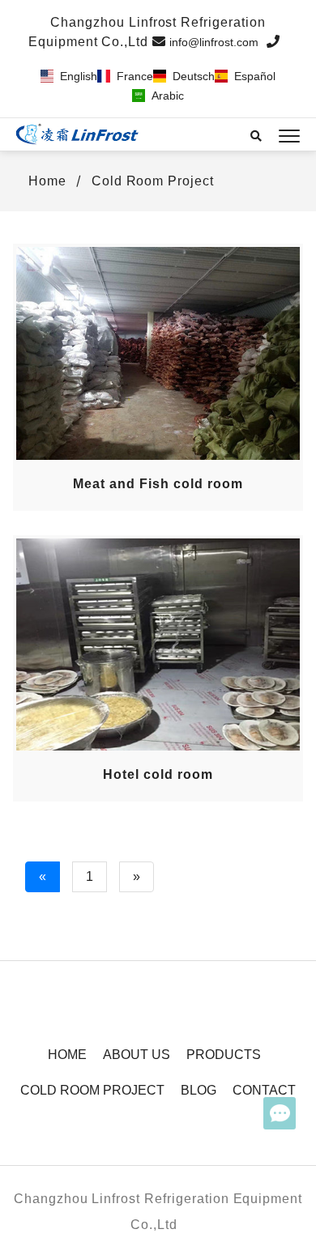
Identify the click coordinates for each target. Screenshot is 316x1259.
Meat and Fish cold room (157, 484)
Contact (264, 1090)
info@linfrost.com (213, 42)
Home (45, 181)
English (78, 76)
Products (223, 1054)
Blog (198, 1090)
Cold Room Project (153, 181)
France (135, 76)
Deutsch (194, 76)
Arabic (168, 95)
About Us (136, 1054)
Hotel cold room (157, 774)
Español (254, 76)
